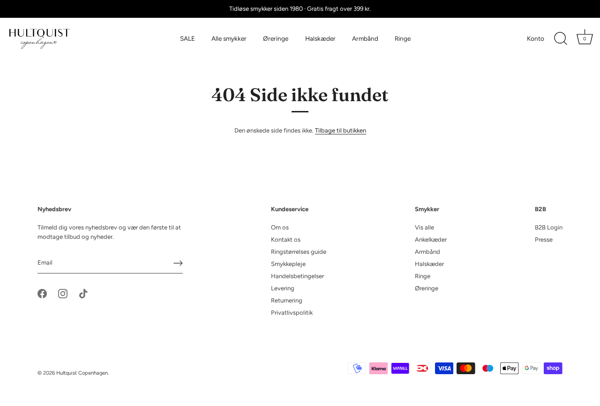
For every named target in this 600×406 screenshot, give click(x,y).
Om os (280, 227)
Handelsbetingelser (297, 276)
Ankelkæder (431, 239)
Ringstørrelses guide (298, 251)
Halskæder (320, 38)
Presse (544, 239)
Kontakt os (285, 239)
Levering (282, 288)
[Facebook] (42, 292)
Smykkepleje (288, 263)
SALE (187, 38)
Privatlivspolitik (292, 312)
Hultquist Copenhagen (82, 373)
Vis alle (424, 227)
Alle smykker (229, 38)
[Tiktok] (83, 292)
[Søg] (560, 39)
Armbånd (365, 38)
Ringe (403, 38)
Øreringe (275, 38)
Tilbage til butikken (340, 130)
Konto (535, 38)
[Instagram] (63, 292)
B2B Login (548, 227)
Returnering (286, 300)
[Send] (178, 263)
